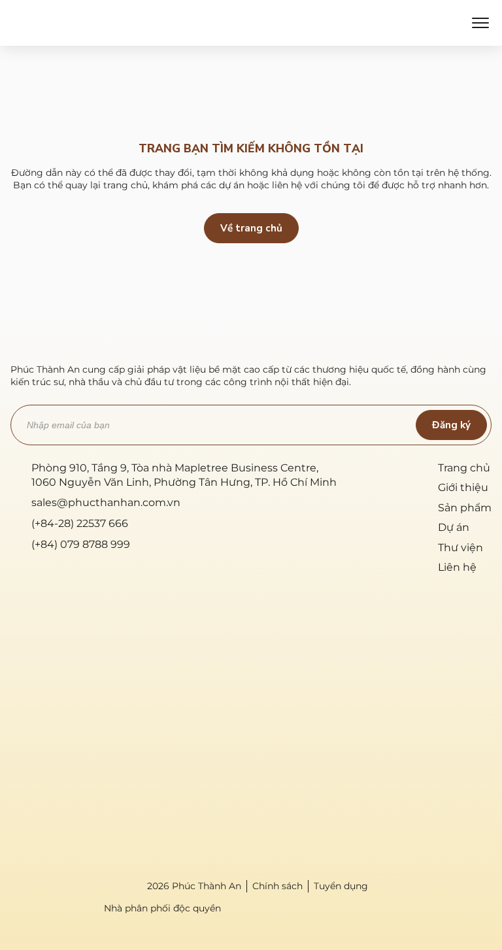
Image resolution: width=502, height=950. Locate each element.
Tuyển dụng (341, 886)
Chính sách (277, 886)
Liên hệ (457, 567)
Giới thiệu (463, 487)
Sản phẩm (465, 507)
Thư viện (460, 547)
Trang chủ (464, 468)
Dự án (453, 527)
